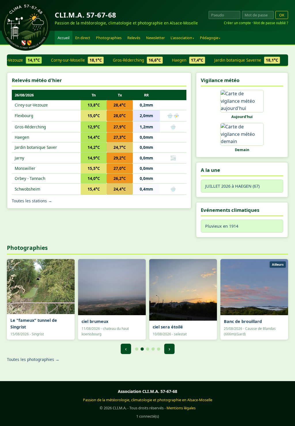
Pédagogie (209, 37)
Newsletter (155, 37)
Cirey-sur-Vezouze (31, 105)
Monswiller (25, 168)
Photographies (109, 37)
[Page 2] (142, 349)
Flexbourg (24, 115)
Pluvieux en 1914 (221, 226)
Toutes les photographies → (33, 359)
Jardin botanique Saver (36, 147)
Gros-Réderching (133, 60)
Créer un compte (237, 22)
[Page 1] (136, 349)
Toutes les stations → (32, 201)
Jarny (19, 158)
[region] (147, 60)
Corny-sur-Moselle (72, 60)
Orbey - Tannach (30, 178)
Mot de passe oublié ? (271, 22)
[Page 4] (153, 349)
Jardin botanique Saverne (242, 60)
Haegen (183, 60)
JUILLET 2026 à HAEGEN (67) (232, 186)
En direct (82, 37)
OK (281, 15)
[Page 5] (158, 349)
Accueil (63, 37)
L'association (181, 37)
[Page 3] (147, 349)
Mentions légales (181, 407)
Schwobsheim (27, 189)
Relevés (133, 37)
